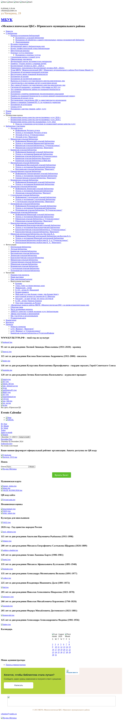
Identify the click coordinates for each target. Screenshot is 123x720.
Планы (8, 111)
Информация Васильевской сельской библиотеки (35, 165)
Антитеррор (16, 92)
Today (3, 430)
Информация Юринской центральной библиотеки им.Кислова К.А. (43, 236)
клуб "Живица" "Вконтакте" (22, 329)
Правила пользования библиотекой (25, 35)
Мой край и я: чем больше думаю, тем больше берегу (37, 294)
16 (53, 650)
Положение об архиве (20, 76)
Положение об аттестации (21, 104)
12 (61, 647)
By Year (4, 424)
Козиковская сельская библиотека (24, 180)
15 (70, 647)
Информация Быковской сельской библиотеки (34, 152)
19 (61, 650)
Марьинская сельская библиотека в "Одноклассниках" (37, 145)
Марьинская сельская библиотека (24, 139)
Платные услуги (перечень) (22, 53)
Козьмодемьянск (22, 292)
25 (59, 652)
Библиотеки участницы (15, 126)
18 (59, 650)
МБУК (6, 19)
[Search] (4, 435)
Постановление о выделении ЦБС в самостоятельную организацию (38, 100)
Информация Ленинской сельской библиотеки (34, 189)
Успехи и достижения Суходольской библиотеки (35, 199)
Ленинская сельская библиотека (24, 186)
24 (56, 652)
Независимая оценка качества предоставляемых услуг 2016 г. (36, 117)
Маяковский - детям (23, 288)
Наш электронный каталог (21, 279)
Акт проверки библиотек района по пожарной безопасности (35, 89)
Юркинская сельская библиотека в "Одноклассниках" (37, 219)
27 (64, 652)
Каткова (18, 283)
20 (64, 650)
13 (64, 647)
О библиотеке (11, 33)
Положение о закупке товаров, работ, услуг (28, 109)
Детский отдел (17, 128)
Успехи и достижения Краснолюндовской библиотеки (37, 227)
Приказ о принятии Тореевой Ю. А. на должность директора (36, 102)
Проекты (9, 324)
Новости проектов (18, 327)
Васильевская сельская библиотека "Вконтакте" (35, 169)
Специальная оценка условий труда (25, 57)
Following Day (6, 444)
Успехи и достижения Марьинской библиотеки (34, 143)
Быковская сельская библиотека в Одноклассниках (36, 156)
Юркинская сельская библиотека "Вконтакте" (34, 221)
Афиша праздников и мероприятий (25, 314)
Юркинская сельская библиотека (24, 212)
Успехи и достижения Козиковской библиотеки (34, 184)
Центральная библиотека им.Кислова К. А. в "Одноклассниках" (41, 240)
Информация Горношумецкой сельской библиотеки (36, 173)
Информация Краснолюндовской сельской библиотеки (38, 225)
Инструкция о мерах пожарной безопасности (29, 74)
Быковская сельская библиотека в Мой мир (33, 161)
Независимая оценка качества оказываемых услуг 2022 (33, 122)
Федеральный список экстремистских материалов (31, 61)
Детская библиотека (19, 249)
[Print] (8, 418)
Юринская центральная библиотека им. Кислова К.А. (33, 234)
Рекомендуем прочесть (20, 275)
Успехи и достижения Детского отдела (31, 133)
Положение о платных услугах (28, 55)
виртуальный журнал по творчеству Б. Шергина (35, 296)
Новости (9, 31)
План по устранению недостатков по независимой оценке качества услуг (45, 124)
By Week (4, 428)
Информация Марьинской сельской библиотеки (35, 141)
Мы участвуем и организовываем (24, 316)
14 (67, 647)
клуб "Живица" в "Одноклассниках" (26, 331)
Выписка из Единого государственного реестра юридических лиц (38, 81)
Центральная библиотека (21, 247)
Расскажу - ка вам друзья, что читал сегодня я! (34, 299)
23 (53, 652)
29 (70, 652)
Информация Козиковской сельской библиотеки (35, 182)
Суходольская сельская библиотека (25, 195)
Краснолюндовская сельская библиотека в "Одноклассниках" (40, 230)
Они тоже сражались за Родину (28, 303)
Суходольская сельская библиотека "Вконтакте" (35, 202)
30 (53, 655)
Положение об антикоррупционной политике (29, 72)
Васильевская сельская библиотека (25, 163)
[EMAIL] (10, 420)
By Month (5, 426)
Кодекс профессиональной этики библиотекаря (30, 48)
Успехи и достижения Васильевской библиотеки (35, 167)
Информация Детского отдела (27, 130)
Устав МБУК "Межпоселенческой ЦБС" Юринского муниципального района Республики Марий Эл (52, 70)
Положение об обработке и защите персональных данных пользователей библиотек (49, 40)
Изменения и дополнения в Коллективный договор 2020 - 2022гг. (38, 68)
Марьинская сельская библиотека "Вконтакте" (34, 148)
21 (67, 650)
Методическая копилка (20, 51)
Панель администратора (16, 665)
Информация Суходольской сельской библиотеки (35, 197)
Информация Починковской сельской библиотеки (35, 206)
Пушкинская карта (18, 318)
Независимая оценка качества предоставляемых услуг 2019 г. (36, 120)
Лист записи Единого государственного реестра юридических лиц (38, 85)
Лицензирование (22, 42)
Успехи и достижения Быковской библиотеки (34, 154)
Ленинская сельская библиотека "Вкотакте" (33, 193)
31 (56, 655)
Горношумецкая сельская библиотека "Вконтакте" (36, 178)
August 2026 (61, 635)
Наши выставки (17, 277)
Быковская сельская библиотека (24, 150)
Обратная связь (17, 307)
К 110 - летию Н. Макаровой (27, 290)
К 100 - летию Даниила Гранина (28, 301)
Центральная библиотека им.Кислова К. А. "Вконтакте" (38, 242)
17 (56, 650)
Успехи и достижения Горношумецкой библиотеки (36, 176)
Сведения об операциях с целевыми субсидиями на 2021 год (35, 87)
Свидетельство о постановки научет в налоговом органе (34, 83)
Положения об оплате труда (22, 98)
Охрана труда (16, 107)
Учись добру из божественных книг (30, 286)
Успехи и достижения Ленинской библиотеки (34, 191)
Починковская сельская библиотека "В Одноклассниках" (38, 210)
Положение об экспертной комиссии (26, 79)
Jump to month (6, 432)
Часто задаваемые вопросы (22, 309)
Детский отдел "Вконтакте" (26, 137)
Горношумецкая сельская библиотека (26, 171)
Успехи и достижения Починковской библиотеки (35, 208)
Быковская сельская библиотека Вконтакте (32, 158)
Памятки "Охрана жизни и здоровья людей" (29, 64)
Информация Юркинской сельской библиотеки (34, 214)
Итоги (8, 113)
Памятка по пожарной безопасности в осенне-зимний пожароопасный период (43, 96)
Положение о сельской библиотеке (29, 38)
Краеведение (11, 320)
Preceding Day (6, 439)
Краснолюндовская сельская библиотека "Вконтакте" (37, 232)
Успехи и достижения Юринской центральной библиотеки (39, 238)
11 (58, 647)
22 (70, 650)
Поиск (3, 467)
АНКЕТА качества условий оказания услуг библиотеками (34, 311)
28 (67, 652)
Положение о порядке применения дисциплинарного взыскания (37, 94)
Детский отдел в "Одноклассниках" (30, 135)
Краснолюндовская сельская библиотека (27, 223)
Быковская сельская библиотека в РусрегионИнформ (32, 333)
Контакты (10, 322)
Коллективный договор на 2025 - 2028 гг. (27, 66)
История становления (19, 44)
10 (56, 647)
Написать (18, 685)
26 (61, 652)
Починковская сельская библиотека (25, 204)
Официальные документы (21, 59)
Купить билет (61, 475)
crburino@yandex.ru (9, 714)
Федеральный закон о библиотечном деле (28, 46)
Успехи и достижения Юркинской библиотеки (34, 217)
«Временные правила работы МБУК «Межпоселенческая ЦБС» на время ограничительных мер (50, 305)
